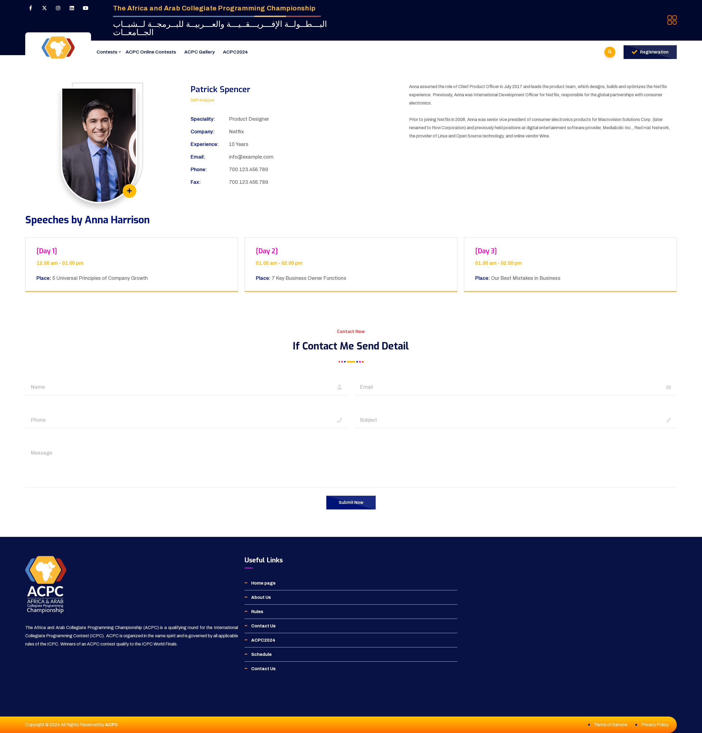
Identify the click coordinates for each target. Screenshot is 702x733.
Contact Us (263, 626)
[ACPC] (58, 47)
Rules (257, 611)
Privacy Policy (655, 724)
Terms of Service (610, 724)
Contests (107, 52)
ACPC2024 (235, 52)
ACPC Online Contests (151, 52)
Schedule (261, 654)
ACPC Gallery (199, 52)
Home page (263, 583)
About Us (261, 597)
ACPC (111, 724)
